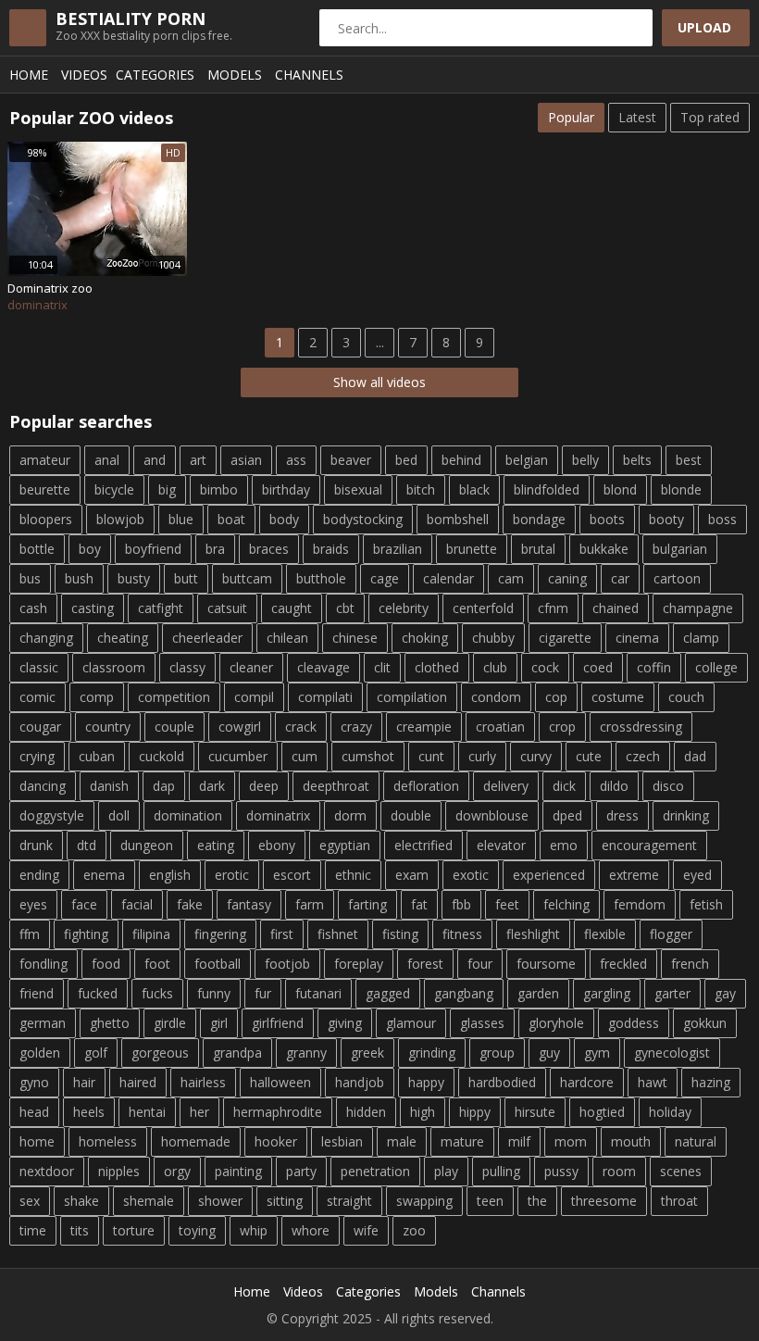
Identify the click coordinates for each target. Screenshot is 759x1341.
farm (309, 904)
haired (137, 1082)
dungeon (146, 845)
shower (220, 1200)
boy (90, 549)
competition (174, 697)
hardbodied (502, 1082)
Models (234, 74)
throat (679, 1200)
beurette (44, 489)
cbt (345, 608)
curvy (536, 756)
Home (28, 74)
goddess (633, 1023)
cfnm (553, 608)
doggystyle (51, 815)
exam (412, 875)
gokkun (705, 1023)
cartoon (677, 578)
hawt (652, 1082)
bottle (37, 549)
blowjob (120, 519)
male (402, 1141)
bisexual (358, 489)
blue (180, 519)
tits (79, 1230)
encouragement (649, 845)
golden (39, 1052)
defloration (426, 786)
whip (254, 1230)
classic (38, 667)
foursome (546, 963)
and (154, 460)
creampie (424, 726)
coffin (654, 667)
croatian (500, 726)
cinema (637, 637)
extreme (634, 875)
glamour (411, 1023)
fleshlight (533, 934)
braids (331, 549)
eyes (33, 904)
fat (419, 904)
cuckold (161, 756)
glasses (482, 1023)
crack (301, 726)
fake (190, 904)
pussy (561, 1171)
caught (291, 608)
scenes (681, 1171)
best (689, 460)
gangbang (463, 993)
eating (215, 845)
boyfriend (153, 549)
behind (461, 460)
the (537, 1200)
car (620, 578)
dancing (42, 786)
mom (570, 1141)
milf (519, 1141)
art (198, 460)
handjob (359, 1082)
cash (33, 608)
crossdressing (641, 726)
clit (382, 667)
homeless (108, 1141)
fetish (706, 904)
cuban (97, 756)
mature (462, 1141)
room (619, 1171)
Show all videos (379, 382)
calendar (448, 578)
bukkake (603, 549)
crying (37, 756)
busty (134, 578)
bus (30, 578)
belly (585, 460)
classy (187, 667)
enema (104, 875)
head (34, 1112)
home (37, 1141)
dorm (350, 815)
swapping (424, 1200)
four (479, 963)
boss (722, 519)
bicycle (114, 489)
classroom (113, 667)
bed (406, 460)
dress (622, 815)
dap (164, 786)
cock (545, 667)
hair (84, 1082)
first (281, 934)
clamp (701, 637)
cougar (40, 726)
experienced (549, 875)
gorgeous (160, 1052)
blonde (681, 489)
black (474, 489)
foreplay (358, 963)
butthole (321, 578)
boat (231, 519)
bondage (539, 519)
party (301, 1171)
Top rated (710, 117)
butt (186, 578)
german (42, 1023)
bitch (420, 489)
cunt (431, 756)
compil (254, 697)
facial (137, 904)
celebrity (404, 608)
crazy (356, 726)
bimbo (219, 489)
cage (384, 578)
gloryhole (556, 1023)
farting (367, 904)
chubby (493, 637)
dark (212, 786)
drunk (36, 845)
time (32, 1230)
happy (426, 1082)
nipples (119, 1171)
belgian (526, 460)
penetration (375, 1171)
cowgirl (239, 726)
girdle (170, 1023)
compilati (325, 697)
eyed (697, 875)
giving (345, 1023)
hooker (276, 1141)
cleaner (251, 667)
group (497, 1052)
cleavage (323, 667)
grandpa (237, 1052)
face (84, 904)
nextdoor (46, 1171)
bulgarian (680, 549)
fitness (462, 934)
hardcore (587, 1082)
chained (615, 608)
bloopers (45, 519)
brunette (471, 549)
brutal (538, 549)
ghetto (110, 1023)
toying (197, 1230)
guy (549, 1052)
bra (215, 549)
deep (264, 786)
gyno (34, 1082)
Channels (309, 74)
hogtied (602, 1112)
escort (292, 875)
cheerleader (207, 637)
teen (490, 1200)
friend (36, 993)
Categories (155, 74)
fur (263, 993)
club (495, 667)
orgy (177, 1171)
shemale (148, 1200)
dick (564, 786)
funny (213, 993)
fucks (157, 993)
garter (672, 993)
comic (37, 697)
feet (507, 904)
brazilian (397, 549)
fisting (400, 934)
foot (157, 963)
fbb (461, 904)
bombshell (458, 519)
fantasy (249, 904)
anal (106, 460)
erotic (232, 875)
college (716, 667)
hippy (475, 1112)
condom (496, 697)
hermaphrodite (277, 1112)
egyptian (344, 845)
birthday (286, 489)
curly (482, 756)
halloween (280, 1082)
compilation (412, 697)
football (217, 963)
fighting (86, 934)
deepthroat (336, 786)
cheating (122, 637)
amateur (44, 460)
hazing (710, 1082)
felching (566, 904)
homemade (195, 1141)
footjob (287, 963)
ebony (276, 845)
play (446, 1171)
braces (269, 549)
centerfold (483, 608)
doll (119, 815)
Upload (704, 27)
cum (304, 756)
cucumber (238, 756)
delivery (506, 786)
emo (564, 845)
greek (367, 1052)
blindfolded (546, 489)
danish (109, 786)
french (690, 963)
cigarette (565, 637)
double (411, 815)
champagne (698, 608)
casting (92, 608)
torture (134, 1230)
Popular (571, 117)
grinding (431, 1052)
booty (666, 519)
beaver (350, 460)
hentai (147, 1112)
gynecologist (672, 1052)
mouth (631, 1141)
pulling (501, 1171)
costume (617, 697)
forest (425, 963)
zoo (414, 1230)
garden (538, 993)
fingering (220, 934)
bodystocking (363, 519)
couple (174, 726)
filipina (151, 934)
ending (39, 875)
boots (607, 519)
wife (366, 1230)
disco (668, 786)
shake (81, 1200)
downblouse (492, 815)
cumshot (368, 756)
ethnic (353, 875)
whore (311, 1230)
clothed (437, 667)
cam (511, 578)
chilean (287, 637)
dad (695, 756)
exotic (471, 875)
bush (79, 578)
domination (188, 815)
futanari (318, 993)
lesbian (342, 1141)
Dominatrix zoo (50, 288)
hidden (366, 1112)
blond (620, 489)
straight (349, 1200)
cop (556, 697)
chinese (355, 637)
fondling (43, 963)
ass (296, 460)
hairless (203, 1082)
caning (567, 578)
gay (725, 993)
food (106, 963)
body (284, 519)
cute (589, 756)
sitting (285, 1200)
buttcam (247, 578)
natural (695, 1141)
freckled (623, 963)
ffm (29, 934)
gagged (388, 993)
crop (562, 726)
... (380, 342)
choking (425, 637)
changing (46, 637)
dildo (614, 786)
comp (97, 697)
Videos (84, 74)
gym (597, 1052)
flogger (671, 934)
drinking (686, 815)
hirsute (535, 1112)
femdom (640, 904)
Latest (637, 117)
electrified (423, 845)
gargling (606, 993)
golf (95, 1052)
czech (643, 756)
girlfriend (278, 1023)
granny (306, 1052)
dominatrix (278, 815)
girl (219, 1023)
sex (29, 1200)
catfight (160, 608)
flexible (605, 934)
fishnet (337, 934)
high (422, 1112)
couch (686, 697)
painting (238, 1171)
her (199, 1112)
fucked (98, 993)
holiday (670, 1112)
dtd (86, 845)
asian (246, 460)
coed (598, 667)
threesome (604, 1200)
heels (89, 1112)
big (167, 489)
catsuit (227, 608)
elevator (501, 845)
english (170, 875)
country (108, 726)
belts (637, 460)
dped (567, 815)
